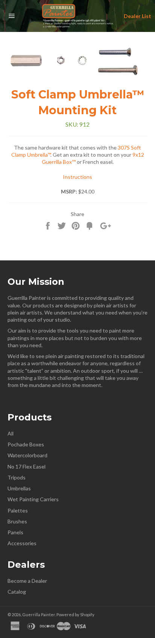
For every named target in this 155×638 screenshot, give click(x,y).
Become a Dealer (27, 581)
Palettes (18, 510)
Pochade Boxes (26, 444)
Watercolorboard (27, 455)
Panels (15, 532)
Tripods (17, 477)
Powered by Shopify (75, 614)
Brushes (17, 521)
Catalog (17, 591)
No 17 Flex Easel (27, 466)
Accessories (22, 543)
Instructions (77, 177)
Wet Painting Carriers (33, 499)
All (11, 433)
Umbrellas (19, 488)
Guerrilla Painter (38, 614)
